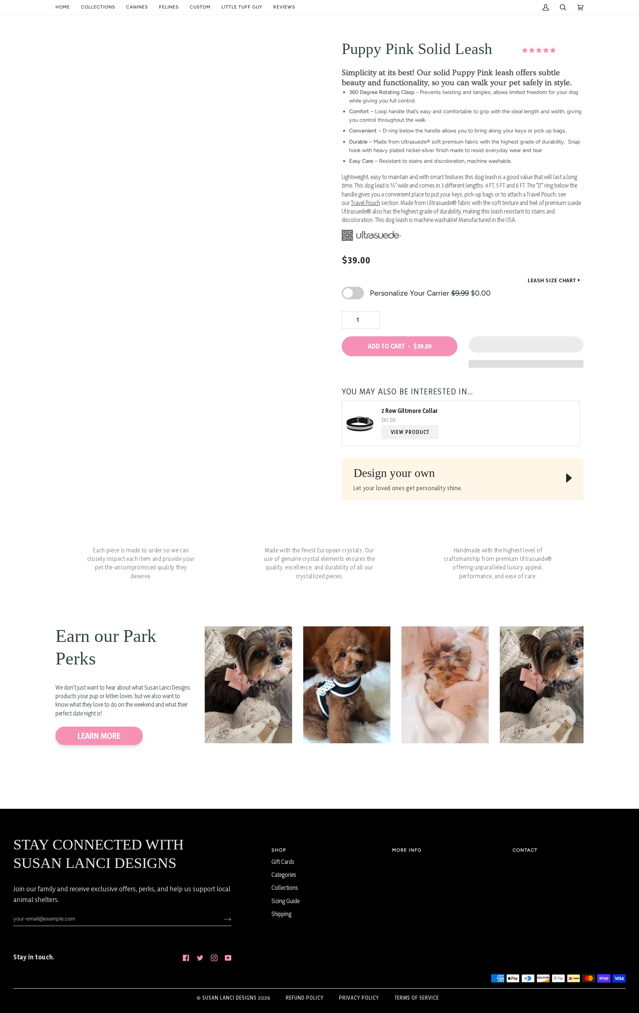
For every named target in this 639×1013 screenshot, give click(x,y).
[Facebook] (186, 958)
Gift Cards (282, 861)
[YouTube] (228, 958)
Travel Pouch (365, 202)
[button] (98, 7)
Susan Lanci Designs (229, 998)
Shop (278, 850)
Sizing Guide (285, 901)
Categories (283, 874)
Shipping (281, 914)
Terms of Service (417, 998)
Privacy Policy (359, 998)
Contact (525, 850)
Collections (284, 887)
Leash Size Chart (552, 280)
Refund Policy (305, 998)
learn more (99, 736)
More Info (407, 850)
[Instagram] (214, 958)
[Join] (221, 919)
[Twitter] (200, 958)
